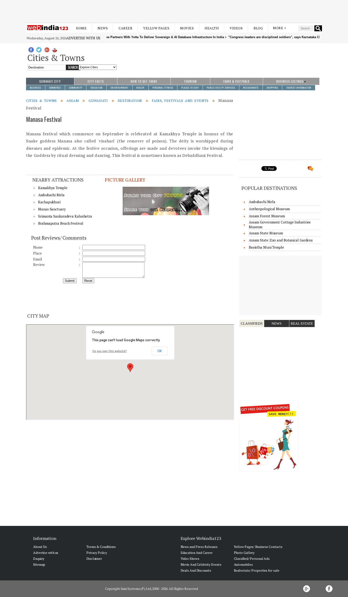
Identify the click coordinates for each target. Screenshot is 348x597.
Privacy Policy (96, 552)
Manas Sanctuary (52, 209)
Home (81, 28)
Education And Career (197, 552)
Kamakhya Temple (52, 187)
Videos (236, 28)
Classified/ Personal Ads (252, 558)
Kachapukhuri (49, 202)
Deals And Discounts (196, 570)
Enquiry (38, 558)
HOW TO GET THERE (144, 81)
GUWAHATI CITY (50, 81)
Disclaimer (94, 558)
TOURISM (190, 81)
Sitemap (39, 564)
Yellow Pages (156, 28)
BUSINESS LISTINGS (290, 81)
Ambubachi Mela (51, 194)
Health (212, 28)
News (103, 28)
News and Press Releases (199, 546)
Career (125, 28)
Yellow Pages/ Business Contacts (258, 546)
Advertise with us (83, 38)
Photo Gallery (244, 552)
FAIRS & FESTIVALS (236, 81)
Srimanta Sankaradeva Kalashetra (65, 216)
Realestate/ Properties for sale (256, 570)
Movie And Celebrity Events (201, 564)
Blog (258, 28)
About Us (40, 546)
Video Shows (190, 558)
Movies (187, 28)
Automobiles (243, 564)
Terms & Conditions (101, 546)
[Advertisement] (174, 11)
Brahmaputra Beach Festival (60, 223)
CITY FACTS (96, 81)
